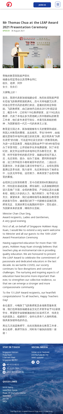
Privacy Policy (48, 411)
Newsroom (7, 396)
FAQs (5, 401)
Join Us (5, 398)
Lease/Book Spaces (10, 390)
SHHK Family (8, 387)
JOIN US (42, 5)
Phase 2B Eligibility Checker (14, 393)
